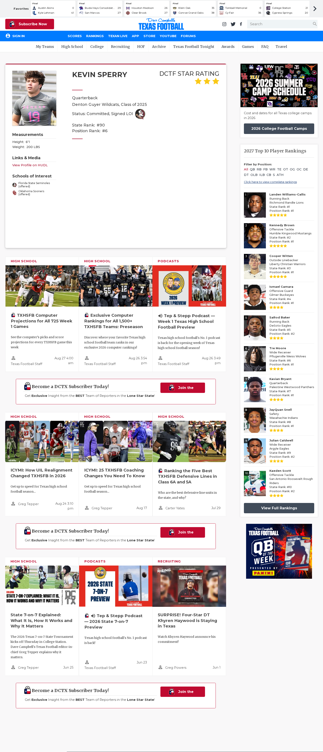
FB (265, 169)
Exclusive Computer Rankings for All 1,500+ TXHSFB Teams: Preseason (113, 321)
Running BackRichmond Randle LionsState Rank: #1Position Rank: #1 (287, 202)
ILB (262, 175)
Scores (75, 36)
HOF (141, 46)
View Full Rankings (279, 508)
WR (272, 169)
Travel (281, 46)
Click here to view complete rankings (270, 182)
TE (279, 169)
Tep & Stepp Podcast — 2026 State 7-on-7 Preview (113, 621)
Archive (159, 46)
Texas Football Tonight (193, 46)
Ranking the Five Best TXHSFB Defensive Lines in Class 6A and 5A (187, 476)
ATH (280, 175)
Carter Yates (175, 508)
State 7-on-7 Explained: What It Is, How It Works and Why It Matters (41, 620)
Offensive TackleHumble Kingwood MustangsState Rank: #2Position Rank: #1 (290, 233)
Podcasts (168, 261)
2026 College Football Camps (279, 129)
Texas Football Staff (26, 364)
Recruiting (120, 46)
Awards (228, 46)
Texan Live (117, 36)
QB (252, 169)
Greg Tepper (28, 504)
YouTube (168, 36)
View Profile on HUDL (30, 165)
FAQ (264, 46)
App (135, 36)
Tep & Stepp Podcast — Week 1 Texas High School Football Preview (186, 321)
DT (246, 175)
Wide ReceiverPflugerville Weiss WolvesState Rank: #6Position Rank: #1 (287, 356)
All (246, 169)
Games (248, 46)
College (97, 46)
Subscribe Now (32, 24)
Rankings (95, 36)
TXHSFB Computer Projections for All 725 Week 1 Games (41, 321)
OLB (254, 175)
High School (72, 46)
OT (285, 169)
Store (149, 36)
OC (299, 169)
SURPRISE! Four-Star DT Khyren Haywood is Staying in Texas (187, 620)
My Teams (45, 46)
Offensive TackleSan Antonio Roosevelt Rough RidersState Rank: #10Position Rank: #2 (291, 481)
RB (259, 169)
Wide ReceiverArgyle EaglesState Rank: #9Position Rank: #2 (282, 448)
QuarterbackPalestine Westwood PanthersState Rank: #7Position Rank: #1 (291, 387)
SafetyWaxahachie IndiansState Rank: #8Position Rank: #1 (283, 418)
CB (269, 175)
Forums (188, 36)
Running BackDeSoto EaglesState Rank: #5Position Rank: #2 (282, 325)
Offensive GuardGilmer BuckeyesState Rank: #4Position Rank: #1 (281, 295)
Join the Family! (184, 389)
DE (305, 169)
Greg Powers (175, 668)
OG (292, 169)
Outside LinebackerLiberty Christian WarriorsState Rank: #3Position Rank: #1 (287, 264)
